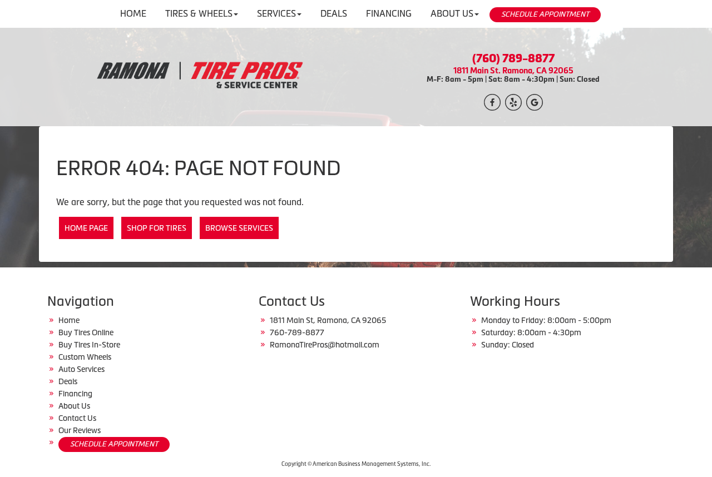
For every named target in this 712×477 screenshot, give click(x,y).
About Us (74, 405)
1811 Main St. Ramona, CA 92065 (513, 70)
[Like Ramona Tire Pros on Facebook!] (492, 101)
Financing (75, 393)
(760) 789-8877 (513, 58)
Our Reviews (79, 430)
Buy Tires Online (85, 332)
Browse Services (239, 227)
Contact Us (77, 418)
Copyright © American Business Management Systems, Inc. (356, 464)
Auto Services (81, 369)
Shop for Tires (156, 227)
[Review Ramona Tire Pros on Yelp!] (513, 101)
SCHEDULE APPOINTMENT (545, 14)
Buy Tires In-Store (89, 344)
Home (69, 320)
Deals (67, 381)
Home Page (86, 227)
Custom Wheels (84, 356)
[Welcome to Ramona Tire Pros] (198, 75)
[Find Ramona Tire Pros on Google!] (534, 101)
